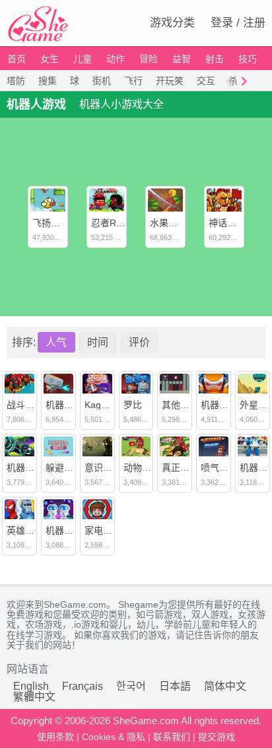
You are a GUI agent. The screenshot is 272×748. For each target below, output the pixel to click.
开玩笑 (170, 80)
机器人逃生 (224, 404)
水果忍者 (168, 223)
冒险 (148, 59)
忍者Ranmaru (120, 223)
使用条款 (55, 736)
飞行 (133, 80)
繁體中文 (34, 696)
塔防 (16, 80)
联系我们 (171, 736)
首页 (16, 59)
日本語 (175, 686)
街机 (101, 80)
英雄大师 (25, 530)
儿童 (82, 59)
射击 (214, 59)
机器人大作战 (73, 404)
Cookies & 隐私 (113, 736)
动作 (115, 59)
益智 (181, 59)
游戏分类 (172, 23)
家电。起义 (108, 530)
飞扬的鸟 (50, 223)
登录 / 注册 (238, 23)
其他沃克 (180, 404)
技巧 (247, 59)
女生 (49, 59)
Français (82, 686)
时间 (97, 342)
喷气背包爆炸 (228, 467)
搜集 (47, 80)
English (31, 686)
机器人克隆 (69, 530)
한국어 (131, 686)
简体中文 (225, 686)
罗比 (132, 404)
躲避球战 (64, 467)
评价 (139, 342)
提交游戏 (216, 736)
